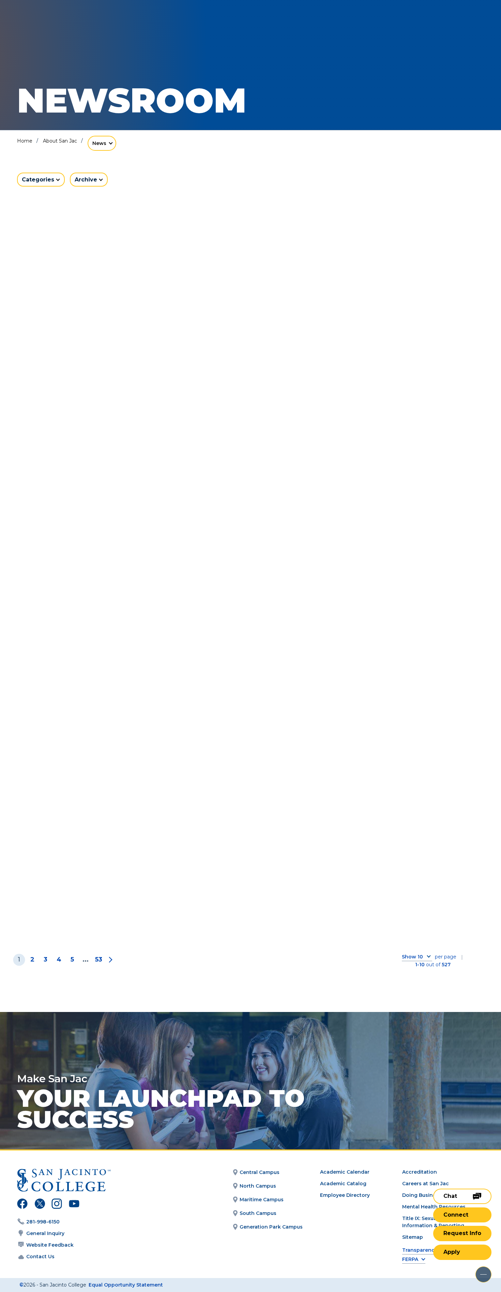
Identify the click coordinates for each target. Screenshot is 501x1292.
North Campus (258, 1186)
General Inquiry (45, 1233)
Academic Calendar (344, 1172)
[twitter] (39, 1204)
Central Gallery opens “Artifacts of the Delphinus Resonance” (247, 515)
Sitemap (412, 1237)
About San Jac (60, 141)
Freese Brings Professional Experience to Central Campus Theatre (89, 335)
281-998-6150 (43, 1222)
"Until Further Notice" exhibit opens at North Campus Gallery (395, 335)
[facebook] (22, 1205)
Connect (455, 1215)
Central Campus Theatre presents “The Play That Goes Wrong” (84, 515)
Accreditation (419, 1172)
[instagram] (56, 1205)
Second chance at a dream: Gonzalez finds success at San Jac (248, 705)
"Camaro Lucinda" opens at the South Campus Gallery (248, 330)
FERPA (410, 1259)
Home (24, 141)
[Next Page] (109, 959)
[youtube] (73, 1204)
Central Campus (259, 1172)
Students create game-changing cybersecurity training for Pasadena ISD (86, 896)
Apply (451, 1252)
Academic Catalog (343, 1183)
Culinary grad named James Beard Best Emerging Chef (408, 700)
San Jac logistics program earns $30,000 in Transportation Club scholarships (86, 710)
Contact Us (40, 1256)
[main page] (55, 24)
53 (98, 959)
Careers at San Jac (425, 1183)
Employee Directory (345, 1195)
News (99, 143)
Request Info (462, 1233)
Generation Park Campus (271, 1227)
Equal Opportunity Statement (126, 1285)
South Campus (258, 1213)
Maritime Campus (262, 1199)
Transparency (419, 1250)
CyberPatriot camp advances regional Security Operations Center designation (406, 520)
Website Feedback (50, 1245)
